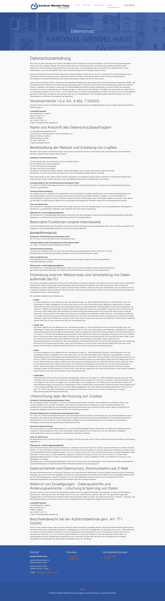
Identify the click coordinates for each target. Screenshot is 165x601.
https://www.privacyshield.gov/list (86, 311)
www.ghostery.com (78, 320)
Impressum (74, 556)
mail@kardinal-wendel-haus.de (46, 572)
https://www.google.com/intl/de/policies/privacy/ (60, 316)
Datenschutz (74, 559)
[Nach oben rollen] (161, 597)
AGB (107, 559)
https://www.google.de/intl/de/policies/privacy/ (51, 391)
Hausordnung (111, 556)
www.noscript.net (54, 290)
